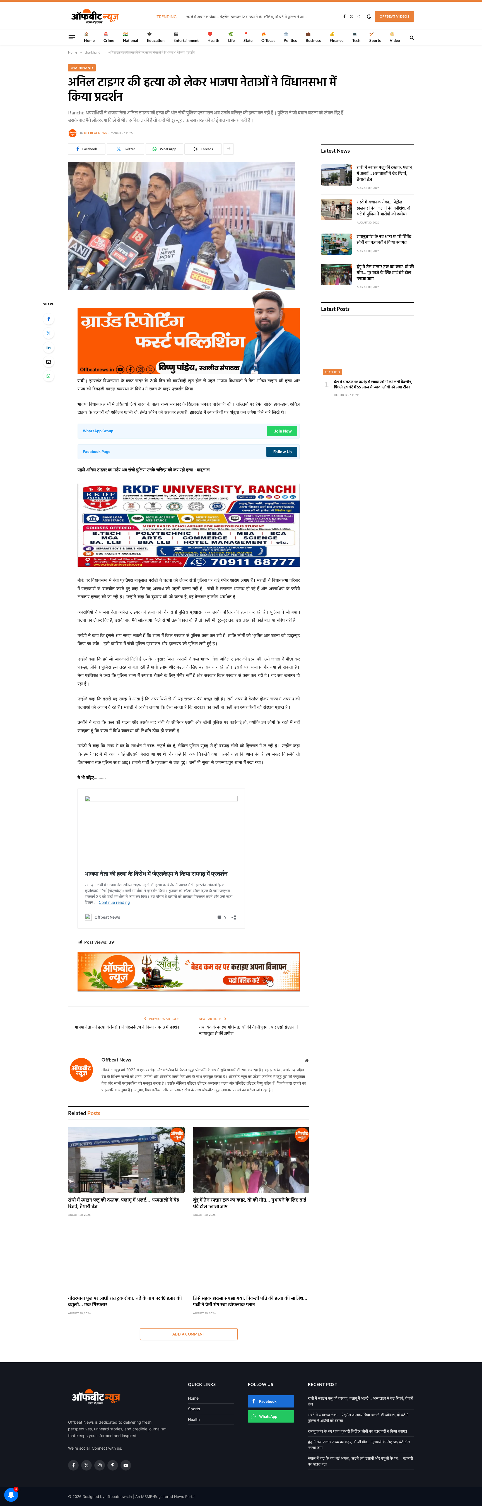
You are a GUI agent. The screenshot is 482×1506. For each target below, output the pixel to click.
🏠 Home (89, 37)
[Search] (411, 37)
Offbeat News (95, 132)
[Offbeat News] (95, 16)
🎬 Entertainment (186, 37)
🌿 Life (231, 37)
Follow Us (282, 451)
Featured (332, 372)
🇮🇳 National (130, 37)
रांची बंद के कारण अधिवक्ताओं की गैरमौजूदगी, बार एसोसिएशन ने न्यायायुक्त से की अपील (248, 1030)
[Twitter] (48, 333)
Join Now (283, 431)
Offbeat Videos (394, 16)
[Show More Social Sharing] (228, 149)
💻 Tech (356, 37)
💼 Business (313, 37)
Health (194, 1419)
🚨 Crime (108, 37)
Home (193, 1398)
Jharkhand (82, 68)
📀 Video (395, 37)
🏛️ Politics (290, 37)
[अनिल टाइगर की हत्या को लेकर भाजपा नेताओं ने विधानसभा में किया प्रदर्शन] (181, 288)
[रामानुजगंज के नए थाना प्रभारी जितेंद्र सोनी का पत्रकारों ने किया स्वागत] (336, 244)
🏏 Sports (375, 37)
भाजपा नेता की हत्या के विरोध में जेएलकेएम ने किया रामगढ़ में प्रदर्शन (127, 1027)
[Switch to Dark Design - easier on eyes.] (369, 16)
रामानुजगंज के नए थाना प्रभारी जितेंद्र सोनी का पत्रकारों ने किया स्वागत (384, 240)
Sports (194, 1408)
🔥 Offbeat (268, 37)
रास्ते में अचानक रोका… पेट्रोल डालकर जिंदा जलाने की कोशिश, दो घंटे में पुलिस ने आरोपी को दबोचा (249, 16)
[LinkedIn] (48, 347)
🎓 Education (156, 37)
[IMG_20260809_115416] (189, 990)
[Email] (48, 361)
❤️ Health (213, 37)
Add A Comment (188, 1334)
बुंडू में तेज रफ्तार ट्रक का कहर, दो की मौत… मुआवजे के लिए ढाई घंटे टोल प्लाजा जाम (249, 1203)
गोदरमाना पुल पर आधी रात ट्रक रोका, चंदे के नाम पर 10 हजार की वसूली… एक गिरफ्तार (125, 1301)
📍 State (248, 37)
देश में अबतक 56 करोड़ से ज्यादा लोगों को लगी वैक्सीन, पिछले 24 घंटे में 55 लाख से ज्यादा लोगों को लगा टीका (373, 384)
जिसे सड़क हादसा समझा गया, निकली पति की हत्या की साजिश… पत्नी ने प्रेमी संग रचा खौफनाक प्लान (250, 1301)
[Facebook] (48, 319)
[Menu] (72, 37)
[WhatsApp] (48, 375)
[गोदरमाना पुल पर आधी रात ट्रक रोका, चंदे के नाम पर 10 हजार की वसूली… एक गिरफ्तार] (126, 1258)
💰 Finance (336, 37)
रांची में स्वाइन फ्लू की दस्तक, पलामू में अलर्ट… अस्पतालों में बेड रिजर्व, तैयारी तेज (123, 1203)
